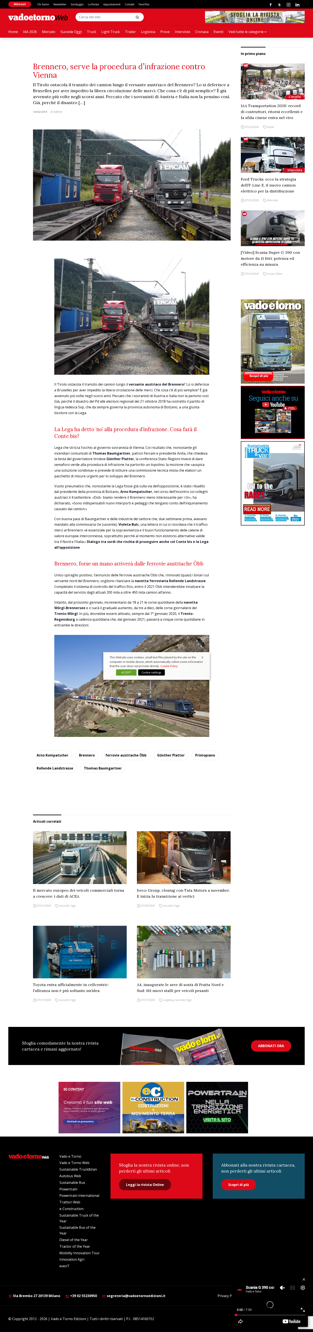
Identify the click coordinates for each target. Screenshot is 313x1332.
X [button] (202, 657)
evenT (64, 1266)
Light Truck (110, 31)
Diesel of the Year (73, 1239)
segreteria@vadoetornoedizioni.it (135, 1295)
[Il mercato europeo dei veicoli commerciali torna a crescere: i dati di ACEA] (80, 857)
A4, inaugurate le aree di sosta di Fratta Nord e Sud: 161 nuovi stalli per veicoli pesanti (180, 987)
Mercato (48, 31)
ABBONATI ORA (271, 1045)
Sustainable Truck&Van (78, 1169)
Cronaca (201, 31)
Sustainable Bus (72, 1182)
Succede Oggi (71, 31)
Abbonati (20, 4)
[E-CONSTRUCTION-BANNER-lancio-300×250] (153, 1107)
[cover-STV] (273, 483)
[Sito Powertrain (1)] (217, 1107)
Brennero (87, 755)
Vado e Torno (70, 1156)
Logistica (148, 31)
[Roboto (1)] (273, 412)
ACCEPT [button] (126, 672)
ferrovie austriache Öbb (125, 755)
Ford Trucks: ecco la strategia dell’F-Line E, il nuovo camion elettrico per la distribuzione (268, 185)
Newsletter (59, 4)
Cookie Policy (169, 666)
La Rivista (93, 4)
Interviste (182, 31)
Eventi (218, 31)
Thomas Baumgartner (103, 768)
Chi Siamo (43, 4)
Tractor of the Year (74, 1246)
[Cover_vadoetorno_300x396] (273, 341)
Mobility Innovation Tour (79, 1253)
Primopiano (205, 755)
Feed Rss (144, 4)
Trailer (130, 31)
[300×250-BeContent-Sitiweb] (89, 1107)
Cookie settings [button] (151, 672)
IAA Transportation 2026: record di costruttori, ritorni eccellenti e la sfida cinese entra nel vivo (272, 111)
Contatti (129, 4)
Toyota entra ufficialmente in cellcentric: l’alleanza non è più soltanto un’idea (71, 987)
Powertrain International (79, 1195)
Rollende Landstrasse (55, 768)
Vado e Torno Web (74, 1162)
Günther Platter (171, 755)
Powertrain (68, 1189)
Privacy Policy (228, 1295)
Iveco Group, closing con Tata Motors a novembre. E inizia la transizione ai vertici (183, 893)
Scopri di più (238, 1184)
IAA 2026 (30, 31)
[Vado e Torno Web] (38, 17)
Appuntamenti (112, 4)
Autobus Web (70, 1176)
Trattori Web (69, 1202)
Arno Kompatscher (52, 755)
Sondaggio (77, 4)
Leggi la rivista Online (145, 1184)
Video (278, 274)
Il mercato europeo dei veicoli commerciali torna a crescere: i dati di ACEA (78, 893)
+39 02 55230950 (83, 1295)
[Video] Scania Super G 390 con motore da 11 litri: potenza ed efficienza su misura (270, 258)
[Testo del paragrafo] (255, 17)
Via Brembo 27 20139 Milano (36, 1295)
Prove (165, 31)
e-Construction (71, 1208)
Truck (91, 31)
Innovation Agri (71, 1259)
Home (13, 31)
